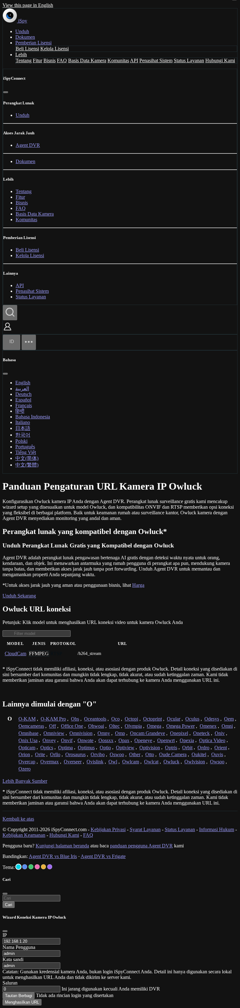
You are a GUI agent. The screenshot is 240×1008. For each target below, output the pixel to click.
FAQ (62, 60)
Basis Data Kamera (87, 60)
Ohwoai (96, 726)
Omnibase (28, 733)
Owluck (171, 761)
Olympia (133, 726)
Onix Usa (28, 740)
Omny (104, 733)
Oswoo (117, 754)
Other (134, 754)
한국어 (22, 434)
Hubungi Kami (220, 60)
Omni (227, 726)
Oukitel (199, 754)
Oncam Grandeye (147, 733)
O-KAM (27, 718)
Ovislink (95, 761)
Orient (220, 747)
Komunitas (118, 60)
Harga (138, 585)
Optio (105, 747)
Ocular (173, 718)
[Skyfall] (30, 866)
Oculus (192, 718)
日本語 (22, 428)
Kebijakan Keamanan (23, 835)
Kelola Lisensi (54, 48)
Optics (46, 747)
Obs (75, 718)
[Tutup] (5, 92)
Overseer (73, 761)
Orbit (187, 747)
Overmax (49, 761)
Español (23, 399)
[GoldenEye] (43, 866)
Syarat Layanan (145, 829)
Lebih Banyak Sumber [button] (24, 781)
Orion (24, 754)
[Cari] (10, 312)
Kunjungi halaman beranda (62, 845)
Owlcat (151, 761)
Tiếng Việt (25, 452)
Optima (65, 747)
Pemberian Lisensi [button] (33, 42)
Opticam (26, 747)
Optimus (86, 747)
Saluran (10, 983)
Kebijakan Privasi (108, 829)
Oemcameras (31, 726)
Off (52, 726)
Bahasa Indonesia (32, 416)
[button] (7, 331)
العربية (22, 388)
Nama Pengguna (18, 947)
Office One (72, 726)
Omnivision (80, 733)
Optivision (149, 747)
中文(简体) (26, 458)
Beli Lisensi (27, 48)
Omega (154, 726)
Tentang (24, 60)
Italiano (22, 422)
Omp (120, 733)
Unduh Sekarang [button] (19, 595)
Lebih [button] (21, 54)
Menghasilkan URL (22, 1002)
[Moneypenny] (37, 866)
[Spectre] (18, 866)
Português (25, 446)
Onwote (85, 740)
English (22, 382)
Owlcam (130, 761)
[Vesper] (49, 866)
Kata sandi (12, 959)
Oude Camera (173, 754)
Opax (123, 740)
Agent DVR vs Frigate (103, 856)
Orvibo (98, 754)
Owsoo (217, 761)
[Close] (5, 931)
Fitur (37, 60)
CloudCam (15, 653)
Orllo (55, 754)
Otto (149, 754)
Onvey (49, 740)
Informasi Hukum (216, 829)
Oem (229, 718)
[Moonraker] (24, 866)
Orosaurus (75, 754)
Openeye (143, 740)
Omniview (53, 733)
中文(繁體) (26, 464)
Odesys (211, 718)
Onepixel (179, 733)
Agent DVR (28, 145)
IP (4, 935)
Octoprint (152, 718)
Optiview (125, 747)
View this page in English (27, 5)
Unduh (22, 31)
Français (23, 405)
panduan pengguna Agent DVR (141, 845)
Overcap (26, 761)
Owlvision (194, 761)
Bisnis (49, 60)
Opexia (187, 740)
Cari (8, 904)
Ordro (203, 747)
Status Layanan (189, 60)
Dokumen (25, 37)
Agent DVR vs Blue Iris (53, 856)
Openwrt (166, 740)
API (134, 60)
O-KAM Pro (53, 718)
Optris (171, 747)
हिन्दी (19, 411)
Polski (21, 441)
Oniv (220, 733)
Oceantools (95, 718)
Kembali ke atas (18, 818)
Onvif (66, 740)
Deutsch (23, 394)
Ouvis (217, 754)
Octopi (131, 718)
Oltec (114, 726)
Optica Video (212, 740)
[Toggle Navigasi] (29, 342)
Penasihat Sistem (155, 60)
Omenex (208, 726)
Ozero (24, 768)
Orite (40, 754)
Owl (112, 761)
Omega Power (180, 726)
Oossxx (105, 740)
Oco (115, 718)
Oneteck (201, 733)
